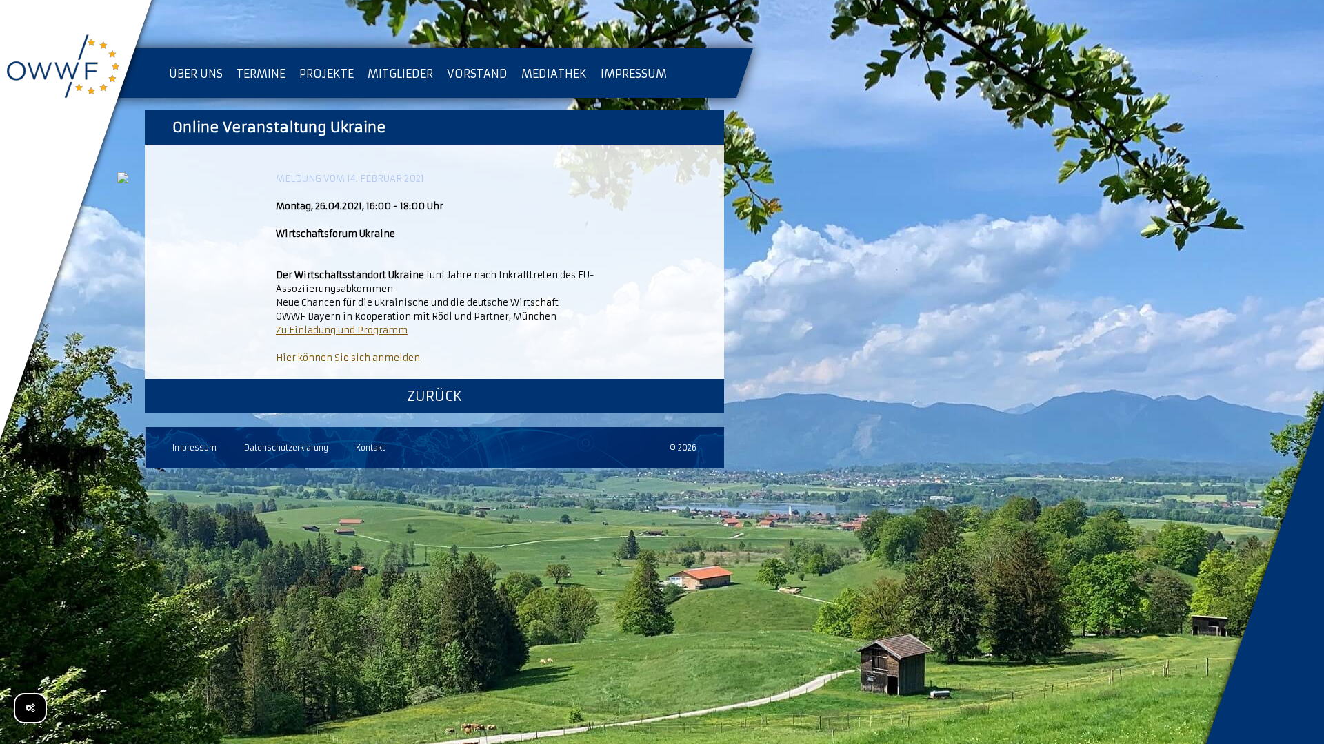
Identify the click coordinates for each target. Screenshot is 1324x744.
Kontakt (370, 448)
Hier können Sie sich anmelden (348, 358)
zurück (434, 395)
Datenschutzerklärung (286, 448)
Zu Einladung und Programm (342, 330)
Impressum (194, 448)
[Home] (76, 68)
